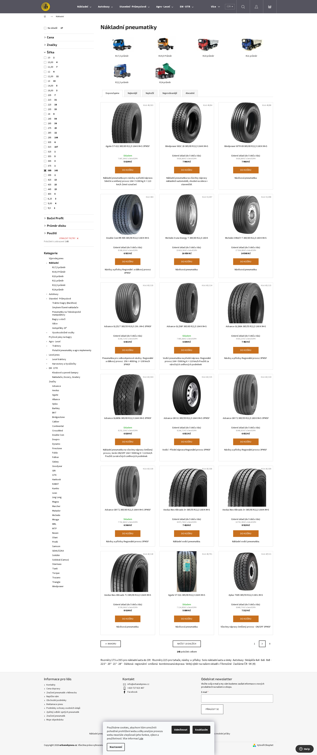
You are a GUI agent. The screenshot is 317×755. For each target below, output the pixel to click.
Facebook (132, 692)
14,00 (52, 85)
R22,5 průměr (59, 285)
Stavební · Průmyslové (60, 298)
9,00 (52, 203)
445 (52, 189)
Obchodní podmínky (56, 700)
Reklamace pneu (54, 704)
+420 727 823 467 (135, 688)
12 (51, 71)
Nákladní (54, 263)
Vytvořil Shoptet (265, 745)
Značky (52, 381)
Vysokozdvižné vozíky (63, 332)
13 (52, 81)
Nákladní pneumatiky (99, 733)
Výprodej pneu (56, 258)
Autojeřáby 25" (59, 328)
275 (52, 128)
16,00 (52, 90)
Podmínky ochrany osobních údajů (63, 708)
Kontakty (50, 685)
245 (52, 119)
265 (52, 123)
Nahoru (112, 643)
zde (141, 738)
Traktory (56, 346)
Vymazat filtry (67, 238)
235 (52, 109)
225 (52, 104)
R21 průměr (58, 280)
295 (53, 137)
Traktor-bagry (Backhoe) (64, 303)
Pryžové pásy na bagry (60, 337)
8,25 (52, 198)
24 (51, 114)
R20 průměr (58, 276)
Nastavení (116, 747)
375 (52, 166)
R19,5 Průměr (59, 272)
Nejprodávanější (170, 93)
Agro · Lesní (54, 341)
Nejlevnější (132, 93)
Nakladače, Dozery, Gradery (66, 377)
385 (53, 170)
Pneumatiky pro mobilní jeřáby (215, 733)
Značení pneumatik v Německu (61, 692)
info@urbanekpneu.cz (138, 684)
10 (51, 57)
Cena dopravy (53, 688)
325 (52, 151)
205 (52, 95)
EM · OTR (53, 368)
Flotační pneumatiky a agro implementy (71, 350)
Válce (55, 323)
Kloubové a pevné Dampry (65, 372)
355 (52, 156)
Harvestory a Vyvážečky (64, 364)
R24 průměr (58, 289)
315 (53, 147)
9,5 (51, 208)
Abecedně (190, 93)
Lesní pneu (54, 355)
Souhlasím (201, 730)
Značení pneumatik (55, 716)
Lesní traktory (59, 359)
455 (52, 194)
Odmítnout (180, 730)
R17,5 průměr (59, 267)
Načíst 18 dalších (186, 643)
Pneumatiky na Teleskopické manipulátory (66, 313)
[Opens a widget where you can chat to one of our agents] (304, 749)
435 (52, 184)
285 (52, 132)
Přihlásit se (212, 709)
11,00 (52, 67)
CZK (229, 6)
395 (52, 175)
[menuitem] (84, 6)
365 (52, 161)
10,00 (52, 62)
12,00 (53, 76)
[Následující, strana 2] (262, 643)
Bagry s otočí (58, 319)
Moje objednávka (54, 719)
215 (52, 100)
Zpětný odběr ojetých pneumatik (62, 712)
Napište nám (52, 696)
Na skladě (55, 28)
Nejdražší (150, 93)
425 (52, 180)
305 (52, 142)
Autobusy (53, 294)
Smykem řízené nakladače (65, 307)
